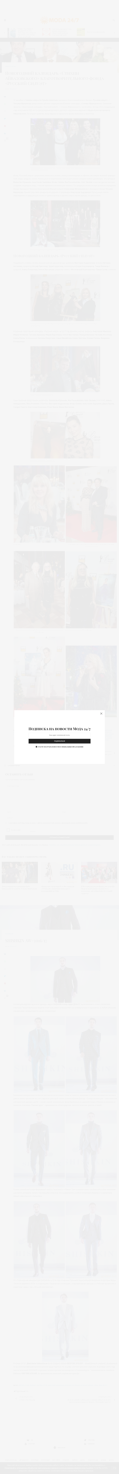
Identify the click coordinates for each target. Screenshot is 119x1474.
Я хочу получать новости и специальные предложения (60, 746)
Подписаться (59, 741)
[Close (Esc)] (101, 713)
